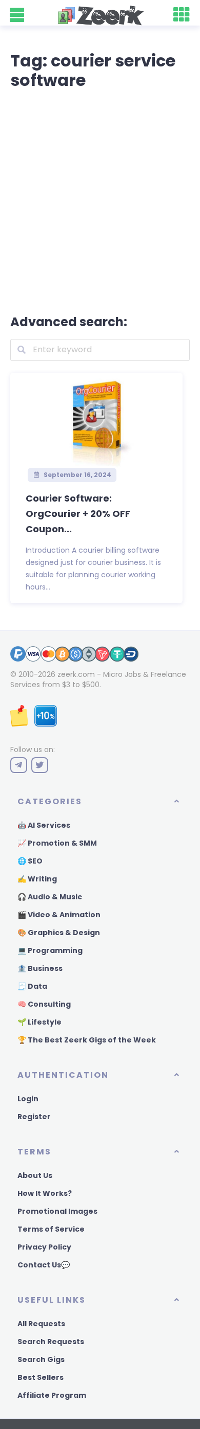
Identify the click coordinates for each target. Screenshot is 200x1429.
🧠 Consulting (44, 1004)
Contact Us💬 (43, 1265)
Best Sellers (40, 1377)
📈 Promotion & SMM (57, 843)
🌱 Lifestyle (39, 1022)
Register (34, 1117)
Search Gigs (41, 1359)
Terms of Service (51, 1229)
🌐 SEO (30, 861)
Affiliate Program (51, 1395)
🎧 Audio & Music (49, 897)
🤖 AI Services (43, 825)
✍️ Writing (37, 879)
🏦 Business (40, 968)
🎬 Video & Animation (59, 915)
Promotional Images (57, 1211)
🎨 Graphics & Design (58, 932)
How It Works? (44, 1193)
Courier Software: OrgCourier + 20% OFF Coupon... (78, 513)
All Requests (41, 1324)
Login (27, 1099)
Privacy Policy (44, 1247)
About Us (34, 1175)
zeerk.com (76, 674)
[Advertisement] (100, 200)
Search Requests (50, 1341)
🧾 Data (32, 986)
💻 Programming (50, 950)
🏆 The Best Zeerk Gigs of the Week (86, 1040)
